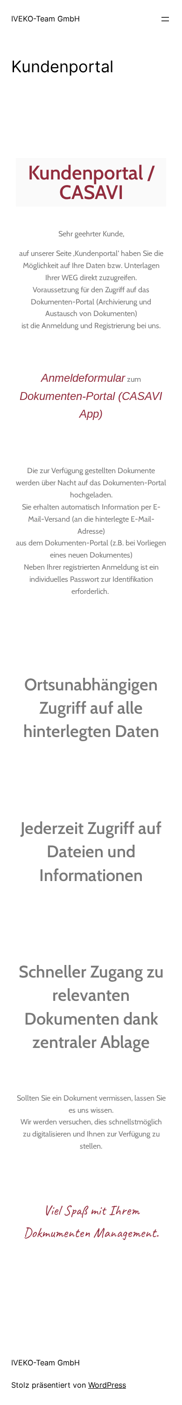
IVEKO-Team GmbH (45, 18)
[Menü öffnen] (165, 19)
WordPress (107, 1385)
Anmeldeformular (83, 378)
